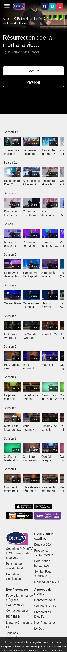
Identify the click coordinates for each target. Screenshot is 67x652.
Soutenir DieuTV (45, 606)
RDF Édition (14, 616)
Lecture (33, 71)
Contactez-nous (44, 600)
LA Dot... (39, 628)
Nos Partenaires (45, 622)
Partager (33, 82)
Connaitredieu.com (18, 610)
